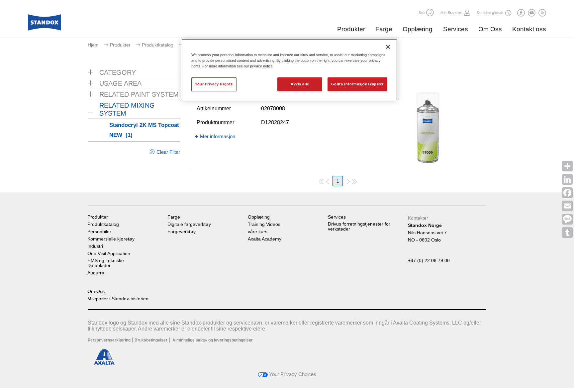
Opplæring (417, 29)
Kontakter (418, 218)
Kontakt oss (529, 29)
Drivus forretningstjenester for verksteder (359, 227)
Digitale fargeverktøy (189, 224)
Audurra (95, 272)
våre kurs (257, 231)
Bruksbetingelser (151, 340)
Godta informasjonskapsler (357, 84)
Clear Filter (168, 152)
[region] (289, 70)
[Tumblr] (567, 232)
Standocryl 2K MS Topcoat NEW (144, 130)
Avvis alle (300, 84)
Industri (95, 246)
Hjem (93, 45)
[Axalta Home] (44, 24)
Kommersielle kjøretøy (111, 239)
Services (455, 29)
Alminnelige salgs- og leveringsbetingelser (212, 340)
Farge (383, 29)
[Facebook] (567, 192)
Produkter (351, 29)
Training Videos (264, 224)
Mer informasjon (217, 136)
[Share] (567, 166)
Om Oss (490, 29)
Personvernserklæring (109, 340)
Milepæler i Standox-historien (117, 298)
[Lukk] (388, 47)
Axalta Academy (264, 239)
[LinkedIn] (567, 179)
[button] (430, 12)
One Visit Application (108, 253)
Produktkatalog (157, 45)
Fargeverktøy (181, 231)
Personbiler (99, 231)
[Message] (567, 219)
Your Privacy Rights (214, 84)
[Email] (567, 206)
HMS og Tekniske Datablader (105, 263)
